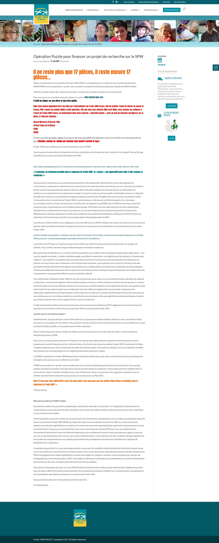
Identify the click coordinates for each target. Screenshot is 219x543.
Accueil (36, 44)
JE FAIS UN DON (171, 10)
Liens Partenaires (180, 2)
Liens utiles (166, 2)
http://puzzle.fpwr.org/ (94, 97)
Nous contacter (129, 2)
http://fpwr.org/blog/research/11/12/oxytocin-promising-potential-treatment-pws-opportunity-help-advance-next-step (86, 166)
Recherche (64, 61)
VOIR (171, 138)
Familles (134, 10)
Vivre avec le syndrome (114, 10)
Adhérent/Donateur (74, 10)
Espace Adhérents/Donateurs (149, 2)
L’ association (92, 10)
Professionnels (150, 10)
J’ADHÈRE (171, 106)
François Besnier (43, 61)
